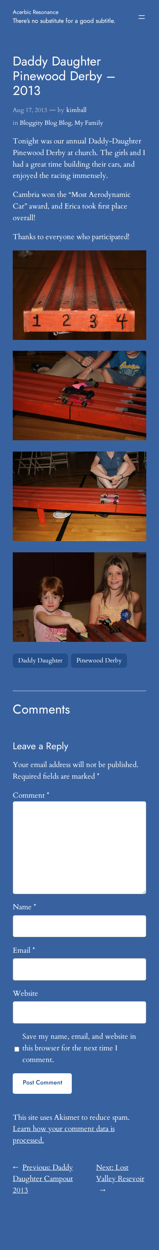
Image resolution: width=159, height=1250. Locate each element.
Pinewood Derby (99, 660)
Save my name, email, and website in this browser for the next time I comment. (79, 1048)
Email (24, 950)
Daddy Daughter (40, 660)
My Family (88, 123)
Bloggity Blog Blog (45, 123)
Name (24, 907)
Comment (31, 795)
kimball (76, 110)
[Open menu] (141, 17)
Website (25, 993)
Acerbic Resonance (35, 12)
